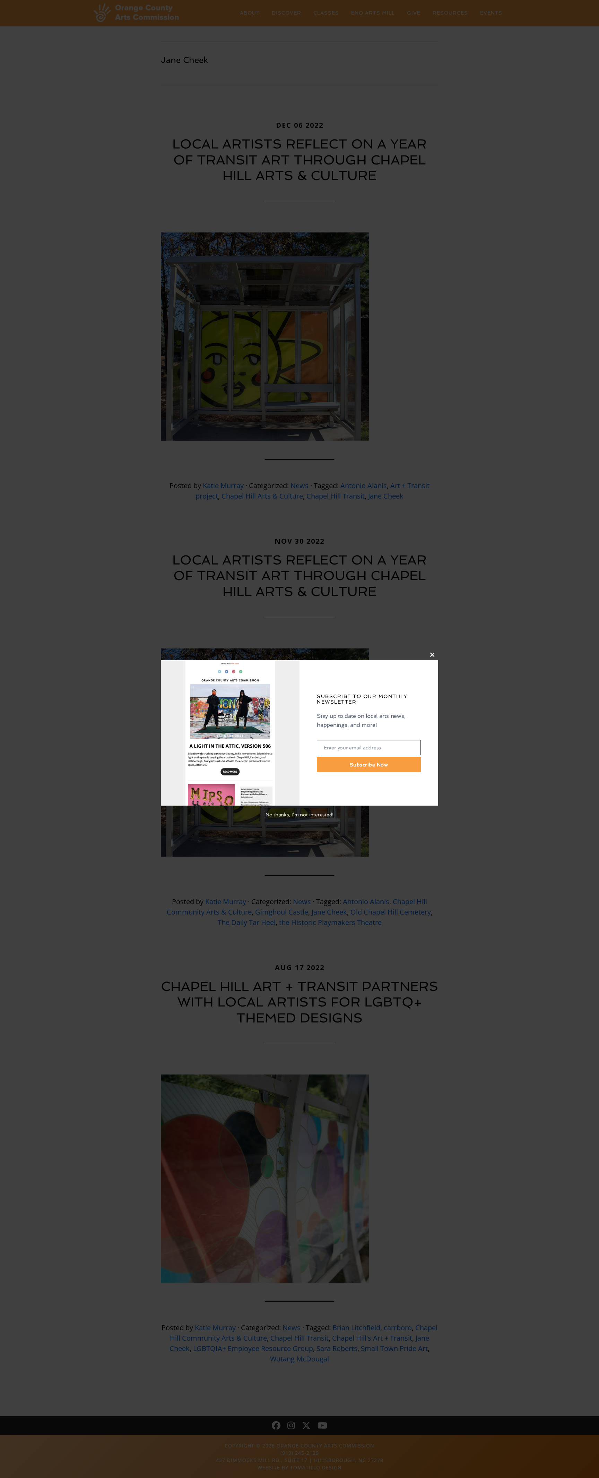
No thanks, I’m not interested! (299, 814)
